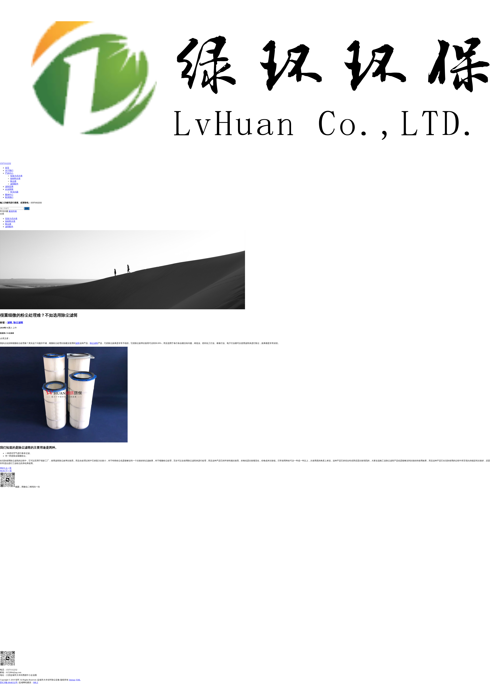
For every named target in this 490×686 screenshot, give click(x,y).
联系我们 (9, 197)
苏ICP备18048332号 (8, 682)
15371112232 (5, 163)
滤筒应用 (9, 186)
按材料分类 (15, 178)
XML (78, 680)
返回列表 (13, 211)
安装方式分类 (16, 176)
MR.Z (35, 682)
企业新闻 (9, 189)
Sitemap (72, 680)
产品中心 (9, 173)
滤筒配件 (14, 184)
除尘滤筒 (18, 322)
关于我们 (9, 170)
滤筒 (9, 322)
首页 (7, 168)
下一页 (6, 471)
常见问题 (14, 192)
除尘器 (13, 181)
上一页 (5, 468)
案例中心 (9, 195)
